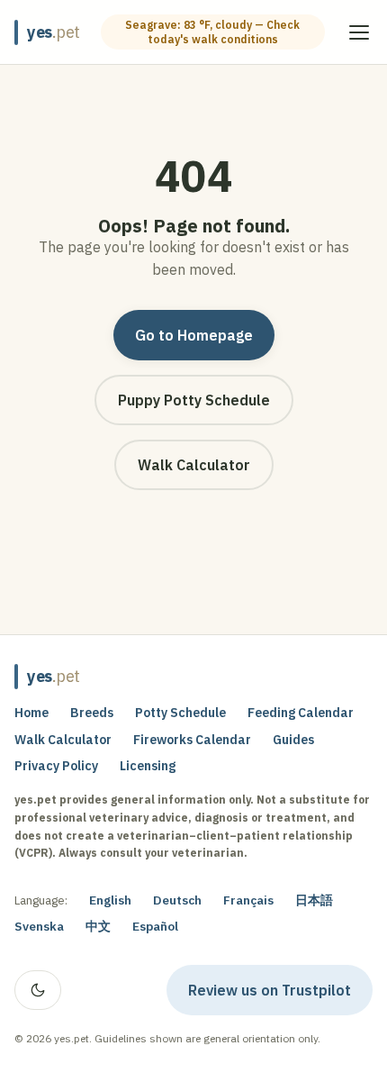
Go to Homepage (194, 335)
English (110, 900)
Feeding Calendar (301, 713)
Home (31, 713)
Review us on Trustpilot (280, 993)
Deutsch (177, 900)
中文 (98, 926)
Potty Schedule (180, 713)
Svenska (39, 926)
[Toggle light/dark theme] (37, 990)
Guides (293, 740)
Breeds (91, 713)
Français (248, 900)
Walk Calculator (194, 465)
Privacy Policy (56, 766)
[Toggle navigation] (359, 32)
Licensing (148, 766)
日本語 (314, 900)
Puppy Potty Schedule (194, 400)
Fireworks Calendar (192, 740)
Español (155, 926)
